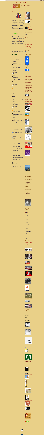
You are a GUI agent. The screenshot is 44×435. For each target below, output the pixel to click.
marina (14, 131)
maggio (27, 219)
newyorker (14, 72)
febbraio (27, 221)
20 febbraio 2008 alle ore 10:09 (17, 94)
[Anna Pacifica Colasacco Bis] (27, 64)
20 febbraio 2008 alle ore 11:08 (17, 111)
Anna (13, 75)
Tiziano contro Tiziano (28, 236)
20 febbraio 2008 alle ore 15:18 (17, 130)
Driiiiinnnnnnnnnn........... (28, 233)
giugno (27, 218)
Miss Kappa (22, 3)
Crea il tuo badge (26, 65)
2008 (26, 213)
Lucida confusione (27, 234)
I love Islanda (27, 228)
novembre (27, 214)
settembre (27, 216)
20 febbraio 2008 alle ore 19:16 (17, 155)
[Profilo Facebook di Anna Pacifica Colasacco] (25, 52)
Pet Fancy (27, 227)
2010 (26, 211)
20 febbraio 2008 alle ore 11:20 (17, 118)
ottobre (27, 215)
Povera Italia (27, 222)
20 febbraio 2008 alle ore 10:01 (17, 79)
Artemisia (14, 119)
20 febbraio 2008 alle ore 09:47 (17, 67)
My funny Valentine (15, 63)
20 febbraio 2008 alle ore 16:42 (17, 146)
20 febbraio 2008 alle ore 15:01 (17, 123)
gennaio (27, 237)
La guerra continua (27, 230)
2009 (26, 212)
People (26, 225)
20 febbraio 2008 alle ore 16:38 (17, 143)
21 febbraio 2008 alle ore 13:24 (17, 164)
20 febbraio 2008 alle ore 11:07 (17, 108)
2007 (26, 238)
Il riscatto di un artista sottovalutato (28, 224)
